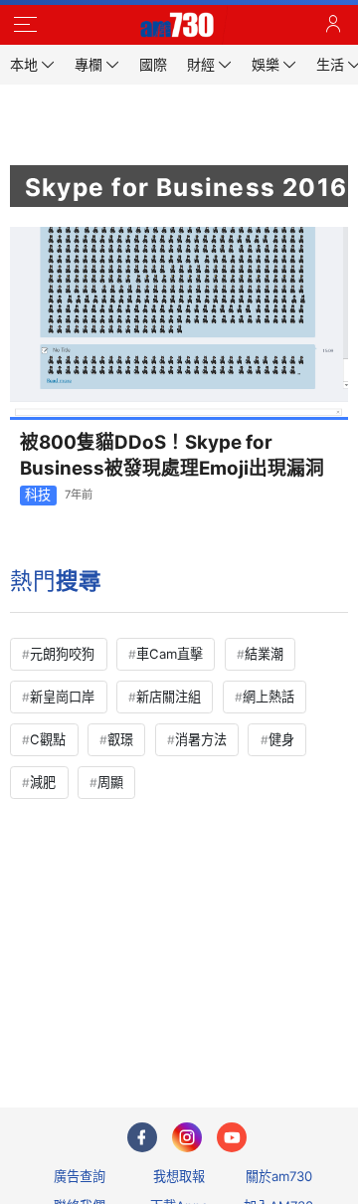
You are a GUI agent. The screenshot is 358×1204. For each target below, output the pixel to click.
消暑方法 (201, 739)
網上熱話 (268, 696)
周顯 (110, 782)
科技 (38, 494)
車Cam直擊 (169, 654)
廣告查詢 (79, 1176)
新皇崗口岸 (62, 696)
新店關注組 (168, 696)
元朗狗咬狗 (62, 654)
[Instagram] (187, 1137)
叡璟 (120, 739)
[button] (25, 25)
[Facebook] (142, 1137)
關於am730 (279, 1176)
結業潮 (264, 654)
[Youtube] (232, 1137)
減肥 (43, 782)
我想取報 (179, 1176)
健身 (281, 739)
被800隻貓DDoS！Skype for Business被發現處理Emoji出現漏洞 (172, 455)
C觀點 (48, 739)
